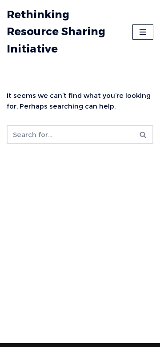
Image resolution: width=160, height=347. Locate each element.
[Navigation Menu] (142, 32)
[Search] (143, 134)
